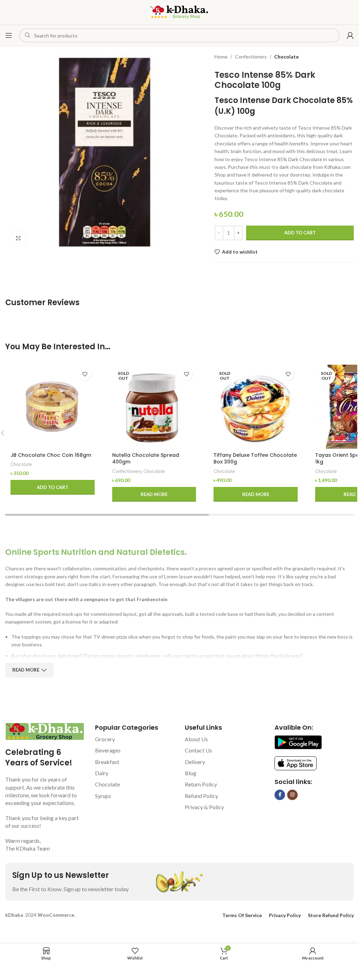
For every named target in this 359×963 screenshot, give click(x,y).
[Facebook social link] (280, 795)
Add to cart (300, 232)
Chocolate (286, 57)
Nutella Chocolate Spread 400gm (145, 459)
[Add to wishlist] (85, 374)
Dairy (101, 773)
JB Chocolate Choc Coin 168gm (51, 455)
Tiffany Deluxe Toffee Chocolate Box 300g (255, 459)
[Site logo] (179, 12)
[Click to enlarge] (18, 239)
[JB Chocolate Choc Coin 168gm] (53, 407)
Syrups (103, 795)
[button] (53, 487)
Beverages (108, 750)
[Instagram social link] (292, 795)
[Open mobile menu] (9, 35)
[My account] (350, 35)
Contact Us (198, 750)
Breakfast (107, 761)
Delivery (195, 761)
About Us (196, 739)
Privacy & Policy (204, 807)
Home (221, 57)
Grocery (105, 739)
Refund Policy (201, 795)
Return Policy (201, 784)
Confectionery (251, 57)
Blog (190, 773)
